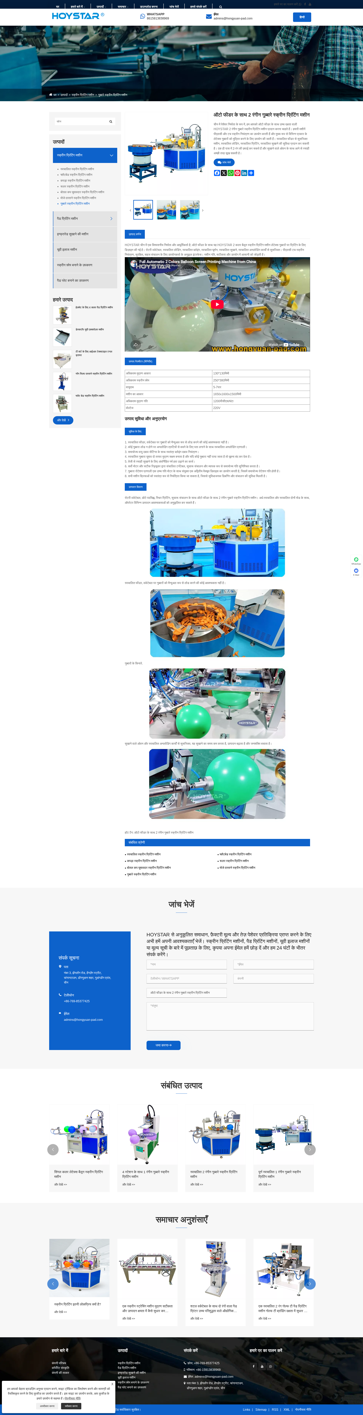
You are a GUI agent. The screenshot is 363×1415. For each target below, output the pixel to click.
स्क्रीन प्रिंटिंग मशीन (83, 94)
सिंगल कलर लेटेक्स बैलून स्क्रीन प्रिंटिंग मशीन (78, 1174)
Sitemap (261, 1409)
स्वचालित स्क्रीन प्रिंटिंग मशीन (77, 169)
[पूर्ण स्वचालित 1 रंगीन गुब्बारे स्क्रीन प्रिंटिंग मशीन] (284, 1135)
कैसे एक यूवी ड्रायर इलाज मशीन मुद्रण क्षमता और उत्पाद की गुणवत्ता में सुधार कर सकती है (282, 1308)
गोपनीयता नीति (303, 1409)
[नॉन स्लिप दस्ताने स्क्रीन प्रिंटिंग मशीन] (62, 381)
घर (57, 6)
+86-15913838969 (208, 1369)
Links (246, 1409)
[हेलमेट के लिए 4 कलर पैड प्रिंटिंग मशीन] (62, 314)
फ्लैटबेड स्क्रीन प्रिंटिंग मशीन (76, 174)
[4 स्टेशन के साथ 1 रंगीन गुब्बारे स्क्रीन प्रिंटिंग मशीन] (147, 1135)
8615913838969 (158, 18)
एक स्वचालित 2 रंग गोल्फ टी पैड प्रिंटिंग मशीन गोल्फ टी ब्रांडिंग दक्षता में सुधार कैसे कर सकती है (215, 1308)
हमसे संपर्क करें (198, 6)
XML (287, 1409)
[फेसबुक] (253, 1366)
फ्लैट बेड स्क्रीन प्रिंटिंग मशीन (90, 395)
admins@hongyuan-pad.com (233, 18)
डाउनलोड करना (149, 6)
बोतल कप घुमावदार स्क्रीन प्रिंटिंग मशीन (82, 192)
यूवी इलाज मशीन (67, 250)
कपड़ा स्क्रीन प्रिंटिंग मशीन (75, 180)
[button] (53, 1149)
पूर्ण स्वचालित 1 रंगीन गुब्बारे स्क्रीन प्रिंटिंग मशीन (279, 1174)
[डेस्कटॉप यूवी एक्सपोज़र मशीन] (62, 336)
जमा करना (163, 1045)
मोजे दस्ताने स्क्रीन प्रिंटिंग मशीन (78, 198)
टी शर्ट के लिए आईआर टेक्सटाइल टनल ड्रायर (94, 353)
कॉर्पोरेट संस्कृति (60, 1367)
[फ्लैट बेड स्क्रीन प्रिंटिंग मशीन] (62, 403)
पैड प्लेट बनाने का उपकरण (73, 280)
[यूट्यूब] (262, 1366)
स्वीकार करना (71, 1406)
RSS (275, 1409)
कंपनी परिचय (59, 1363)
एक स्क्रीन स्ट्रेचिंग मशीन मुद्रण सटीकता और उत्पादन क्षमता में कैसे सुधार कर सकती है (79, 1308)
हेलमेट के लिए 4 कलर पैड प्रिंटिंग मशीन (94, 307)
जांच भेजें (174, 6)
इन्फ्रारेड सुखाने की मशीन (72, 234)
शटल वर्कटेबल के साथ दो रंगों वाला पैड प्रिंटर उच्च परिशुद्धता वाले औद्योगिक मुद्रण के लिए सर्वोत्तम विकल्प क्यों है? (145, 1308)
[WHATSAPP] (270, 1366)
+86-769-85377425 (77, 1001)
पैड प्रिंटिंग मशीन (67, 219)
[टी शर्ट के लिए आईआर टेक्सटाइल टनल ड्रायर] (62, 358)
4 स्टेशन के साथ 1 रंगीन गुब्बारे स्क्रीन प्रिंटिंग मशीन (145, 1174)
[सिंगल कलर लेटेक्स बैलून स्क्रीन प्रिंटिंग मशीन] (79, 1135)
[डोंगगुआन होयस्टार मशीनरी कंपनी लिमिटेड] (78, 15)
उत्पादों (100, 6)
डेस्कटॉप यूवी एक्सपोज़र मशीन (90, 329)
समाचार (122, 6)
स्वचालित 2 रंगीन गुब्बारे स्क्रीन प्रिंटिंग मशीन (213, 1174)
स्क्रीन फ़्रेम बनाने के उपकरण (74, 265)
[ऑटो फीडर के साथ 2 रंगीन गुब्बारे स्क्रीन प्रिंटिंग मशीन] (143, 210)
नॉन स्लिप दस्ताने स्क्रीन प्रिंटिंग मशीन (94, 373)
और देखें (61, 420)
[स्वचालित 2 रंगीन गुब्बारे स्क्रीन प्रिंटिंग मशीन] (215, 1135)
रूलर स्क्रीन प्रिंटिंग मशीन (74, 186)
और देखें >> (60, 1184)
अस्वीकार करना (47, 1406)
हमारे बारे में (77, 6)
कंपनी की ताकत (60, 1372)
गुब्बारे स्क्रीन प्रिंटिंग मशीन (112, 94)
